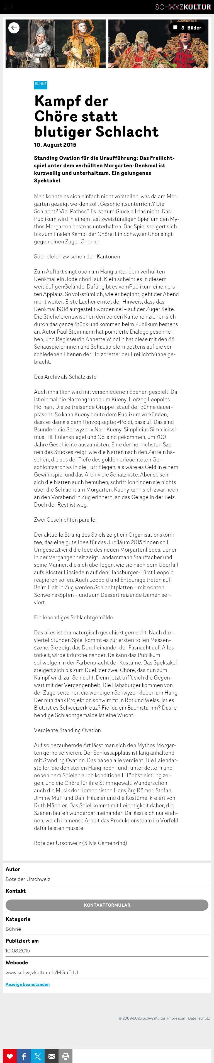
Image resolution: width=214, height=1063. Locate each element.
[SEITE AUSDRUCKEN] (65, 1056)
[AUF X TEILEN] (38, 1056)
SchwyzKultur (183, 7)
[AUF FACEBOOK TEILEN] (24, 1056)
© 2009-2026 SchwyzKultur (142, 1018)
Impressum (176, 1018)
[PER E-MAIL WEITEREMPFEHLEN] (52, 1056)
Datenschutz (199, 1018)
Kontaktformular (107, 905)
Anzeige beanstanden (28, 984)
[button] (8, 7)
